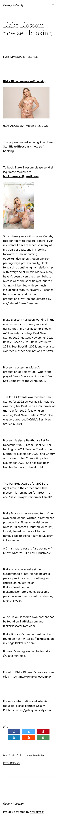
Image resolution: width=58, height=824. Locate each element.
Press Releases (11, 763)
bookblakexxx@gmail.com (21, 176)
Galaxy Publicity (13, 5)
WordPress (37, 811)
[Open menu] (53, 5)
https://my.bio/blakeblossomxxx (31, 676)
